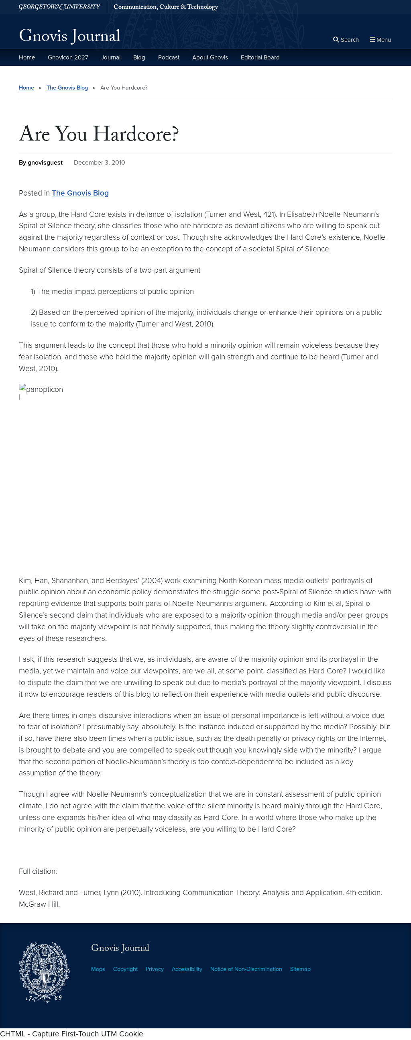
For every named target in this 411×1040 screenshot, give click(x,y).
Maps (98, 969)
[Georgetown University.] (59, 7)
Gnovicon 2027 (68, 57)
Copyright (125, 969)
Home (27, 57)
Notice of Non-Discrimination (246, 969)
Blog (139, 57)
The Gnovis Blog (67, 87)
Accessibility (187, 969)
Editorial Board (260, 57)
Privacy (155, 969)
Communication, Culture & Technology (166, 8)
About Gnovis (210, 57)
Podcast (168, 57)
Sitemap (300, 969)
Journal (110, 57)
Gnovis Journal (69, 39)
